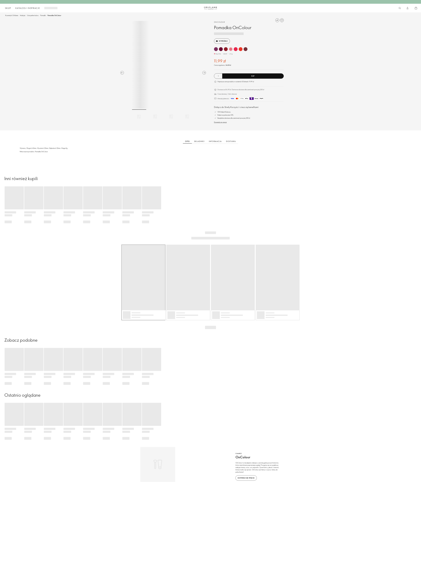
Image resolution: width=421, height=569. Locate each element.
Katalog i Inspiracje (27, 8)
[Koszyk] (416, 8)
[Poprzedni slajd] (122, 72)
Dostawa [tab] (231, 141)
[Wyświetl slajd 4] (187, 116)
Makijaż (22, 15)
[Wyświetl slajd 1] (139, 116)
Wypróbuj (223, 41)
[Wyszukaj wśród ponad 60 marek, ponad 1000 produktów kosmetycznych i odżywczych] (399, 8)
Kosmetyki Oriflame (11, 15)
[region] (163, 65)
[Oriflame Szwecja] (210, 8)
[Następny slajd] (204, 72)
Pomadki (43, 15)
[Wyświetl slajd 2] (155, 116)
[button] (216, 49)
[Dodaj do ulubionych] (282, 20)
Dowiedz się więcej (220, 122)
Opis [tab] (187, 141)
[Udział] (277, 20)
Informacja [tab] (215, 141)
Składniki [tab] (199, 141)
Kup (252, 76)
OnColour (219, 22)
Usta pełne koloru (33, 15)
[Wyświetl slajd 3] (171, 116)
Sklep (8, 8)
